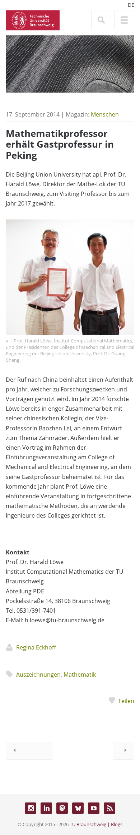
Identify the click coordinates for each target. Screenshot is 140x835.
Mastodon (62, 808)
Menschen (105, 114)
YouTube (93, 808)
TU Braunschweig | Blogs (96, 824)
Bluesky (78, 808)
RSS (109, 808)
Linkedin (46, 808)
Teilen (126, 701)
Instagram (30, 808)
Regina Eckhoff (36, 647)
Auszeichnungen (38, 674)
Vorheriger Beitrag (29, 751)
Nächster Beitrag (123, 751)
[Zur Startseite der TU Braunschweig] (33, 20)
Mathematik (80, 674)
